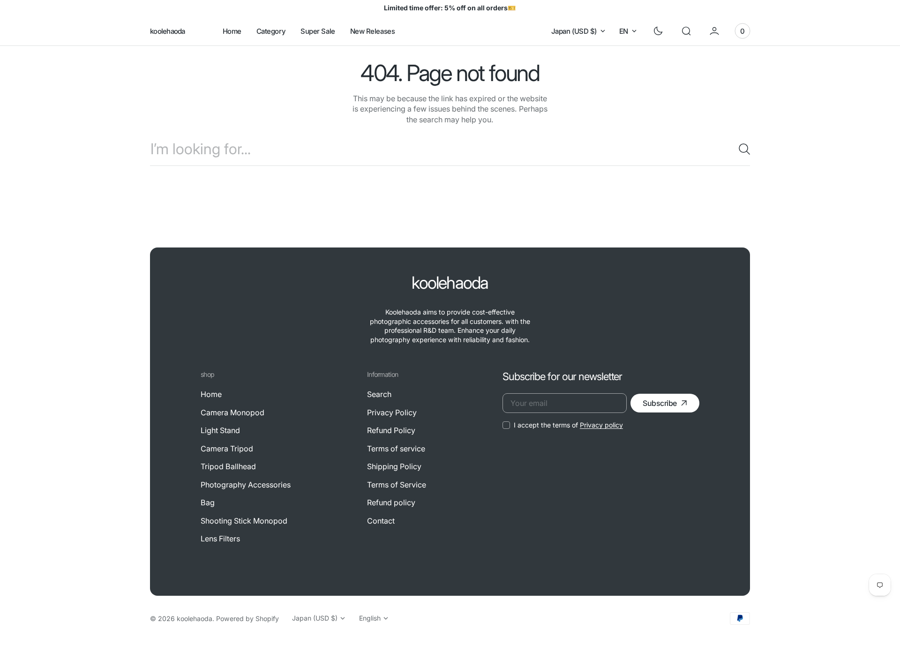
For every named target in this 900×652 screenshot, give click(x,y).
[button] (686, 30)
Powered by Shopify (247, 618)
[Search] (740, 149)
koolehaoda (194, 618)
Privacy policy (601, 425)
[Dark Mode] (658, 30)
